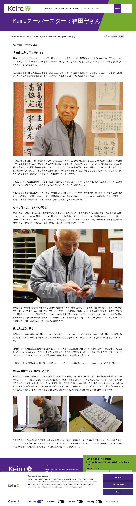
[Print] (109, 36)
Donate (117, 8)
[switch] (61, 501)
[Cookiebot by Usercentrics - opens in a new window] (13, 501)
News (22, 36)
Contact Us (48, 466)
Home (15, 36)
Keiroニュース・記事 (36, 36)
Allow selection (118, 485)
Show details (110, 502)
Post (122, 36)
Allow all (118, 477)
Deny (118, 492)
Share (115, 36)
